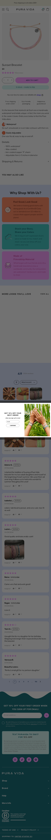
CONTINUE (13, 425)
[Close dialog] (49, 405)
